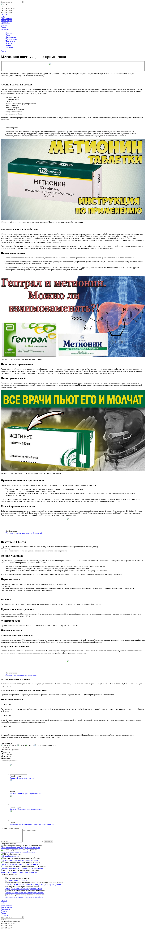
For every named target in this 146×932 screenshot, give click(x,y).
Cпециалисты (6, 19)
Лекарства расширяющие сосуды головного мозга (20, 848)
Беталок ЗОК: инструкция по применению (26, 809)
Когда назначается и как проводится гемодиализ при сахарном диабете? (33, 885)
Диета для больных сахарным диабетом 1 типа (23, 889)
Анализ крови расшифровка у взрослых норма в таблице (32, 824)
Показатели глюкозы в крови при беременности (19, 864)
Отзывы (4, 25)
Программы (5, 23)
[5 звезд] (37, 745)
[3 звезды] (21, 745)
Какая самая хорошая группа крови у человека (19, 872)
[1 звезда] (5, 745)
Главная (4, 15)
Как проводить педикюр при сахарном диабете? (24, 897)
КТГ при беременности (10, 856)
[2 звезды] (13, 745)
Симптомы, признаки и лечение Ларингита (18, 852)
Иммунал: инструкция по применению (25, 793)
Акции (3, 27)
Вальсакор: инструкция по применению (21, 675)
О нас (3, 17)
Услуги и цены (6, 21)
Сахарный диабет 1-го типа (16, 880)
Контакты (5, 29)
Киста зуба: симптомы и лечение (23, 778)
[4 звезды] (30, 745)
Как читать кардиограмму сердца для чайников (19, 860)
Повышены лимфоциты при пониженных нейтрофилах (22, 868)
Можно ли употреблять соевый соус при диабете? (24, 893)
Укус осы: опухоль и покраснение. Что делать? (23, 533)
